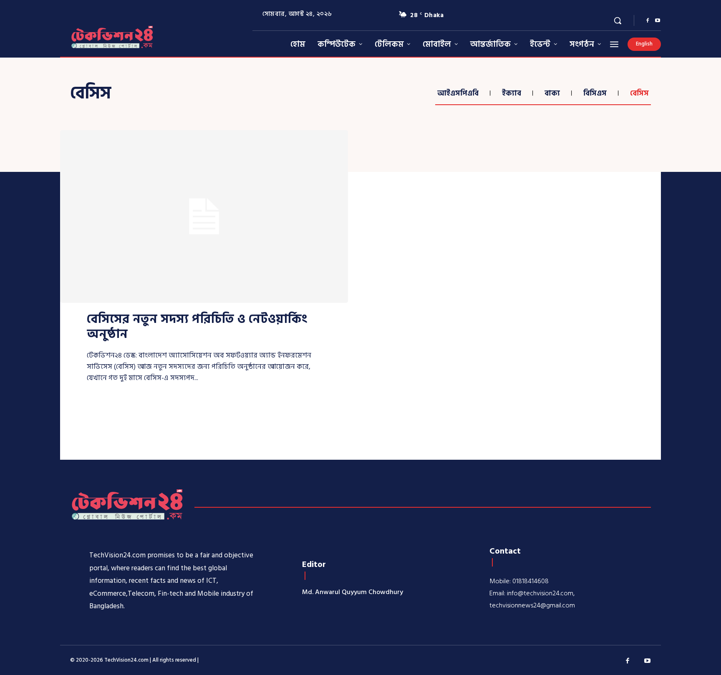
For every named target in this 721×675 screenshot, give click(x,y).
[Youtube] (658, 21)
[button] (618, 20)
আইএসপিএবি (458, 93)
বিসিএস (595, 93)
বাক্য (552, 93)
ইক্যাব (511, 93)
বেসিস (639, 93)
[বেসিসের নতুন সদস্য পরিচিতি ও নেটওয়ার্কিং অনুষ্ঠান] (204, 216)
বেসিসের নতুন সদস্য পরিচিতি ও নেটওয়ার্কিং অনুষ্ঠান (197, 326)
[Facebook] (648, 21)
